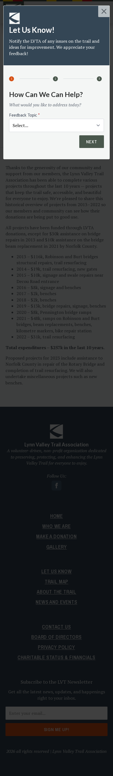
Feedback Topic (24, 115)
